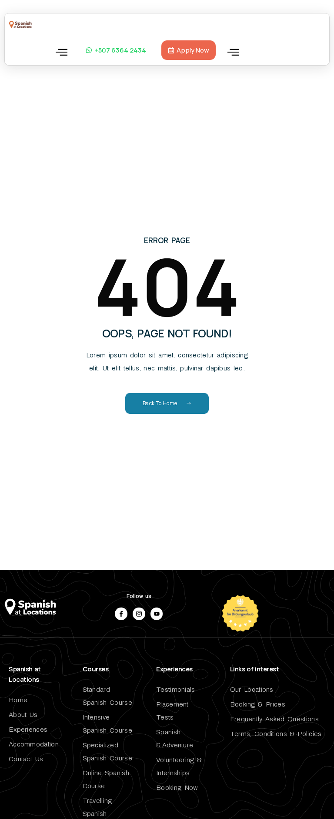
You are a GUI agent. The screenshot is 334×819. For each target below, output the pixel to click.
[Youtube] (156, 614)
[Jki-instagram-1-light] (139, 614)
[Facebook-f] (121, 614)
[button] (61, 52)
